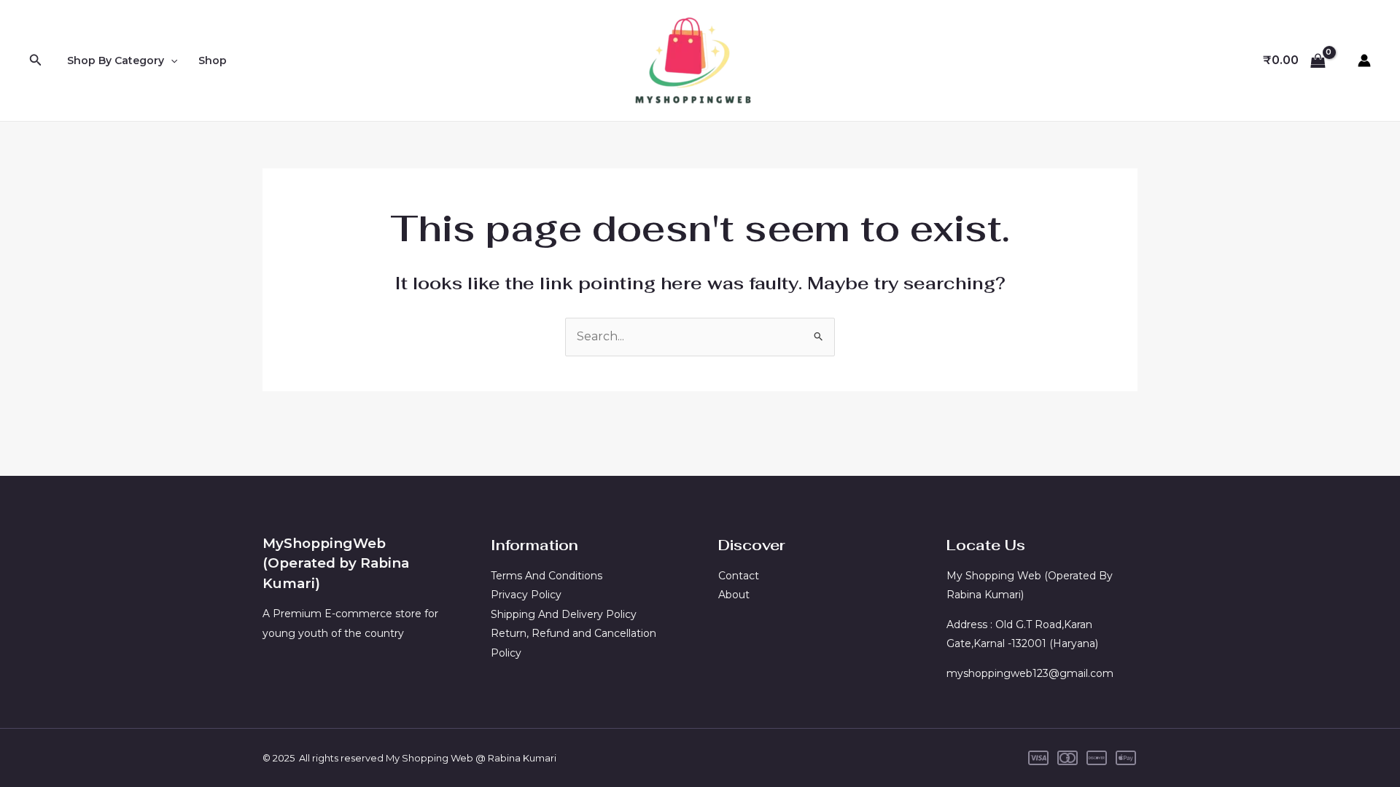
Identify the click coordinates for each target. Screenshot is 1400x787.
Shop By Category (115, 60)
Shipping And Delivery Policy (564, 614)
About (734, 594)
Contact (738, 575)
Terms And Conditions (546, 575)
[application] (170, 60)
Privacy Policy (526, 594)
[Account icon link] (1364, 60)
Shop (212, 60)
